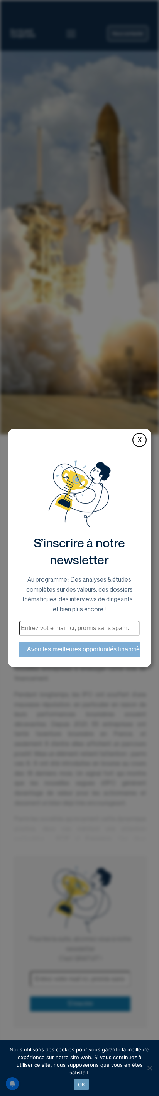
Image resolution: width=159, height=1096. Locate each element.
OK (81, 1084)
